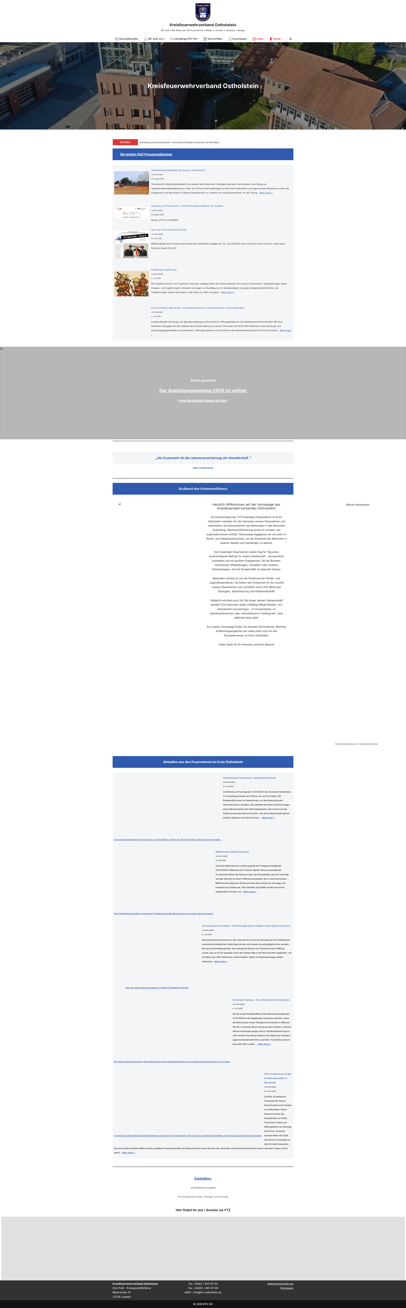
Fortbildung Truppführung (164, 269)
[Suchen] (290, 39)
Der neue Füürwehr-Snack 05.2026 (168, 229)
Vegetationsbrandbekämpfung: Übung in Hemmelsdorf (178, 170)
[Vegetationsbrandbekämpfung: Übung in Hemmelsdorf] (131, 186)
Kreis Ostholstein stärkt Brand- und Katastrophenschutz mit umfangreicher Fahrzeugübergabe (197, 308)
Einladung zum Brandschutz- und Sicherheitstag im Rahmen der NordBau (179, 142)
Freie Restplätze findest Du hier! (203, 401)
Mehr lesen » (266, 192)
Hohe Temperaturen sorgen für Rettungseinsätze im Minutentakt (277, 1078)
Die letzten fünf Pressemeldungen (146, 154)
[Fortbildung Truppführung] (131, 287)
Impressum (286, 1288)
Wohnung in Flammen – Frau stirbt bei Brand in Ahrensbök (261, 1000)
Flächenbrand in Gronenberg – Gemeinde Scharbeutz (249, 778)
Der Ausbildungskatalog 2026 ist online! (203, 390)
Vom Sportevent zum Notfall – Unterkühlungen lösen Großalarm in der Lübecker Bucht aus (246, 925)
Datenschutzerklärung (280, 1283)
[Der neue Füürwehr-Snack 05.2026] (131, 247)
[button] (139, 38)
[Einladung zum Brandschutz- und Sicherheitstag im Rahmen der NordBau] (131, 215)
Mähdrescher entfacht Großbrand (232, 852)
